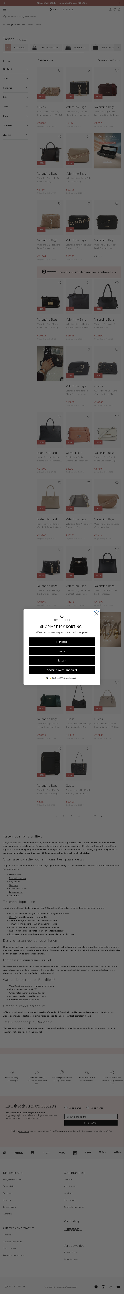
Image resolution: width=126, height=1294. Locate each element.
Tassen (62, 660)
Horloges (61, 641)
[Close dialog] (96, 613)
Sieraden (62, 651)
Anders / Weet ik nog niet (62, 670)
